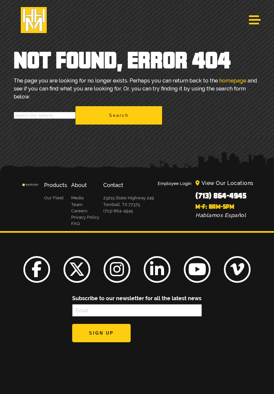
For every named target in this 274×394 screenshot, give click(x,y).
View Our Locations (227, 183)
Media (77, 197)
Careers (79, 210)
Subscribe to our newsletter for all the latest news (136, 298)
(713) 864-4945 (220, 195)
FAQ (75, 223)
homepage (232, 80)
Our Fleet (54, 197)
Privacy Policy (85, 217)
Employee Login (174, 183)
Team (77, 204)
